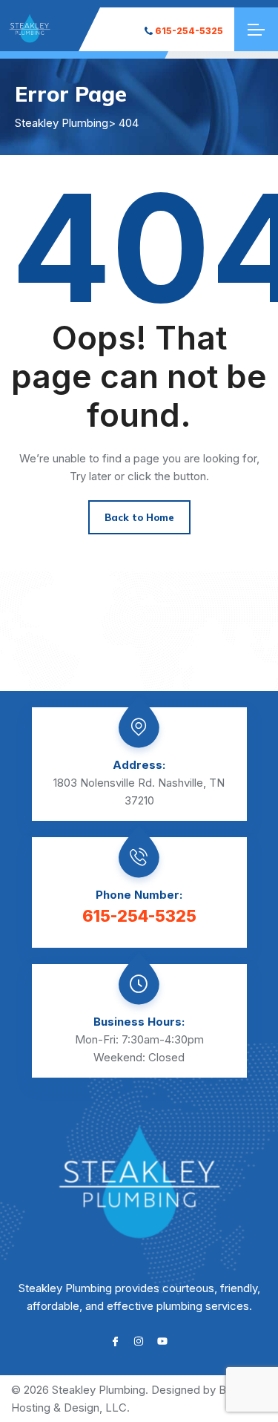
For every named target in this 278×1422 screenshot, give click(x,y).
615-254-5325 (189, 30)
